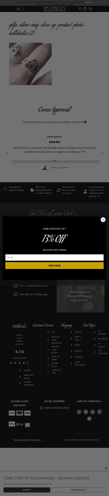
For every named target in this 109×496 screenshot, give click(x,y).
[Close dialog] (103, 219)
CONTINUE (54, 265)
